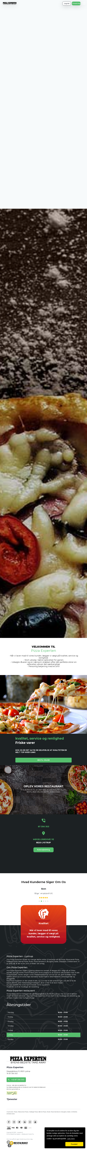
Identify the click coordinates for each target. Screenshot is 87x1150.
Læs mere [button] (71, 1139)
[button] (56, 1144)
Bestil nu (43, 960)
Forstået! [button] (74, 1144)
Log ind (66, 3)
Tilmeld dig (76, 3)
